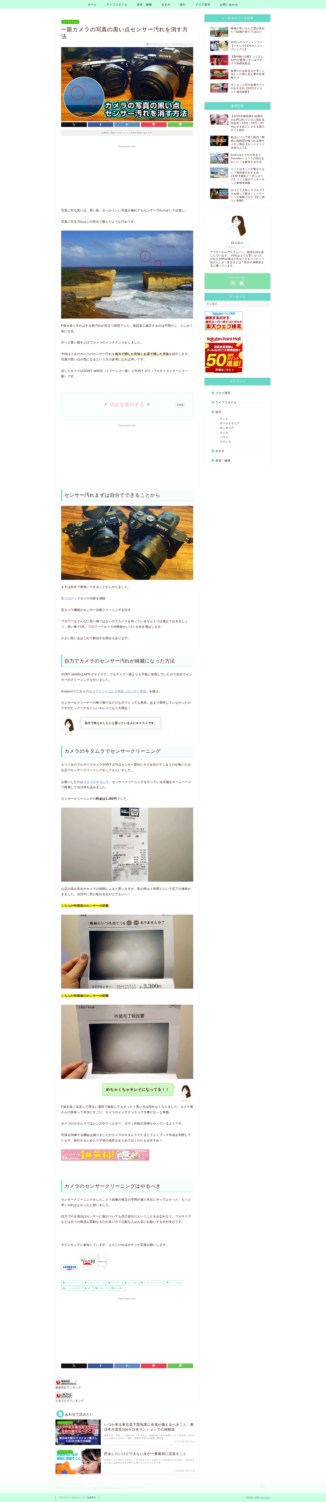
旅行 (183, 4)
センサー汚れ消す (72, 1288)
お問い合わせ (229, 4)
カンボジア (227, 428)
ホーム (92, 4)
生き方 (166, 4)
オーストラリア (230, 423)
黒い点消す (118, 1288)
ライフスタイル (117, 4)
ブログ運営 (203, 4)
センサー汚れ (174, 1283)
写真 (89, 1288)
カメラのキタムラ (96, 781)
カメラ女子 (115, 1283)
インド (224, 418)
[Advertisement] (127, 175)
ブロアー (70, 598)
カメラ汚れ (132, 1283)
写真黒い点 (102, 1288)
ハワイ (224, 437)
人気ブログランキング (69, 1400)
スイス (224, 432)
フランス (225, 441)
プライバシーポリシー (69, 1497)
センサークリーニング (152, 1283)
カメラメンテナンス (95, 1283)
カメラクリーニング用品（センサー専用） (119, 691)
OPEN (180, 405)
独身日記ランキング (68, 1387)
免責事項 (91, 1497)
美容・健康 (144, 4)
